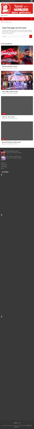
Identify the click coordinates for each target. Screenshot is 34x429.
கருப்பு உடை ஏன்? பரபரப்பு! (8, 117)
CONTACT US (4, 164)
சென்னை (4, 113)
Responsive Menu (31, 1)
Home (2, 168)
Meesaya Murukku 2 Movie (9, 66)
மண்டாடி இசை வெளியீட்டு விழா (10, 91)
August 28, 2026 (5, 118)
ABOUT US (3, 163)
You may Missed (7, 43)
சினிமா (3, 63)
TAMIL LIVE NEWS (13, 68)
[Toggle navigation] (3, 18)
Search (30, 36)
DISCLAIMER (4, 166)
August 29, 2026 (5, 68)
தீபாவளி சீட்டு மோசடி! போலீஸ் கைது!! (11, 142)
